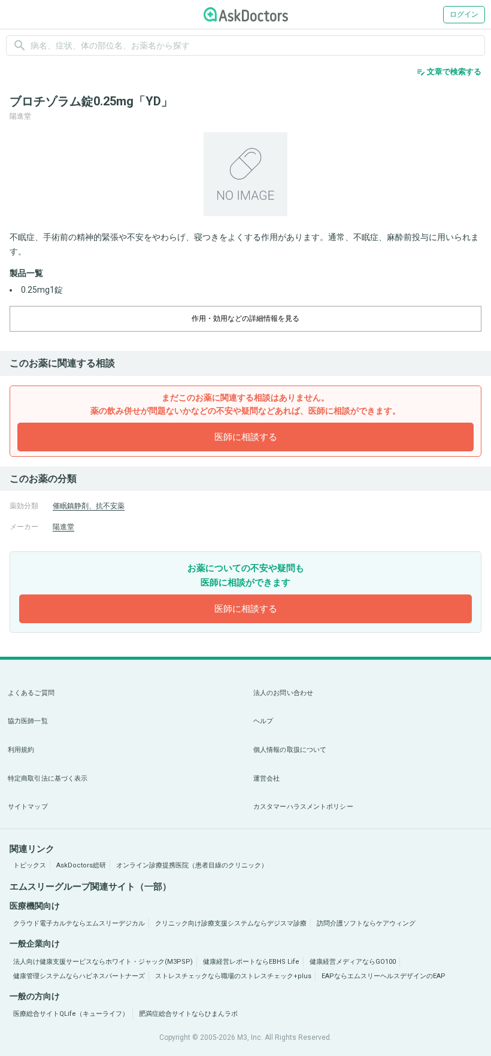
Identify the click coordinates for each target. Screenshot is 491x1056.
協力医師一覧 (28, 721)
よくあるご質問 (31, 693)
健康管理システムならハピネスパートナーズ (79, 976)
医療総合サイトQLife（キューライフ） (71, 1014)
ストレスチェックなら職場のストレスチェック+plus (233, 976)
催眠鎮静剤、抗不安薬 (89, 506)
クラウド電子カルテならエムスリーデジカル (79, 923)
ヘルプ (263, 721)
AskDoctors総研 (81, 865)
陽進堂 (63, 527)
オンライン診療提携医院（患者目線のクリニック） (192, 865)
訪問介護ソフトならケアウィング (366, 923)
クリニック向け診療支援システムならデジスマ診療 (231, 923)
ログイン (464, 14)
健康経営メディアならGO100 (353, 962)
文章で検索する (448, 72)
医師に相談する (245, 437)
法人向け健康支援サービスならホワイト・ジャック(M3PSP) (103, 962)
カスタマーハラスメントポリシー (303, 807)
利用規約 (21, 750)
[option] (245, 174)
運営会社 (266, 778)
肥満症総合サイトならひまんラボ (188, 1014)
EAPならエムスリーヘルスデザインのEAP (383, 976)
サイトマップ (28, 807)
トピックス (29, 865)
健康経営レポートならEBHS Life (251, 962)
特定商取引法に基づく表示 (47, 778)
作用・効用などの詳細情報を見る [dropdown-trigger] (245, 318)
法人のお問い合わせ (283, 693)
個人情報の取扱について (289, 750)
